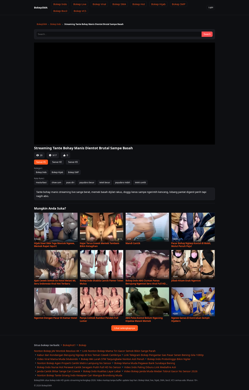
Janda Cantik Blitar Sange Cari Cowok (58, 371)
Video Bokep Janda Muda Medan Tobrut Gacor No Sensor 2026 (161, 371)
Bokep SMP (178, 4)
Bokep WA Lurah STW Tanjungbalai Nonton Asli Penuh (112, 359)
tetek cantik (140, 182)
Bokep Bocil (60, 11)
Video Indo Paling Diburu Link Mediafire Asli (150, 367)
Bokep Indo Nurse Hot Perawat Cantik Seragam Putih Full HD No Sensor (79, 367)
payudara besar (86, 182)
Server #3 (73, 162)
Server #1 (41, 162)
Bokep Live (79, 4)
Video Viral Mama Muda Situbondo (57, 359)
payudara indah (122, 182)
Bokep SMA (119, 4)
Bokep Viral (99, 4)
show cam (56, 182)
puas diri (70, 182)
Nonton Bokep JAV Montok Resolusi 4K (56, 351)
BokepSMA (42, 24)
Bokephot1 (69, 345)
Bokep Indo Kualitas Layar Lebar (102, 371)
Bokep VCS (80, 11)
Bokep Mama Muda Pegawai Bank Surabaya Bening (144, 363)
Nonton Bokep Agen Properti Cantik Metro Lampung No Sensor (74, 363)
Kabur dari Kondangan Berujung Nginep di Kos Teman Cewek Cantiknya (79, 355)
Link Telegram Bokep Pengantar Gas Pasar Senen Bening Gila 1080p (164, 355)
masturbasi (41, 182)
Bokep (82, 345)
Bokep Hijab (158, 4)
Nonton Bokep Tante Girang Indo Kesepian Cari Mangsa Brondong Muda (79, 375)
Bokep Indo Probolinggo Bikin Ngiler (169, 359)
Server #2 (57, 162)
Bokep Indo (60, 4)
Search (207, 34)
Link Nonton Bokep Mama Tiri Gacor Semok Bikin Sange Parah (118, 351)
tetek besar (104, 182)
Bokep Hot (138, 4)
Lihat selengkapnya (124, 328)
